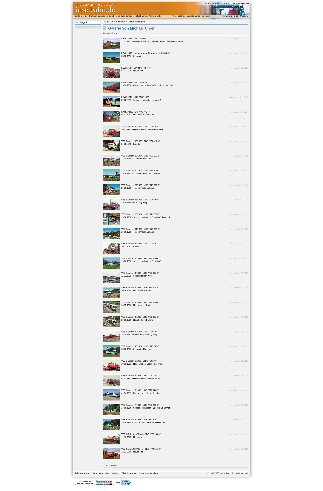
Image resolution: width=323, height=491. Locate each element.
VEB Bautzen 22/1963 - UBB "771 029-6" (140, 185)
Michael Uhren (137, 21)
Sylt (159, 16)
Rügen (236, 16)
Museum (206, 16)
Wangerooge (127, 16)
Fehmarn (227, 16)
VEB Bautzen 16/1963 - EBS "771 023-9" (140, 141)
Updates (226, 3)
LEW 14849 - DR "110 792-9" (134, 82)
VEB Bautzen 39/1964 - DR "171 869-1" (140, 244)
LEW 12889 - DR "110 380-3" (134, 38)
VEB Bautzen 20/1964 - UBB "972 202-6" (140, 170)
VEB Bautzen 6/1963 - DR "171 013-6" (139, 361)
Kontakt (133, 473)
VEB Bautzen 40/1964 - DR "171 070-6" (140, 332)
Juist (85, 16)
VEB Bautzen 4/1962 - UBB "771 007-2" (140, 258)
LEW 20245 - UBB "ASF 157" (135, 97)
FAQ (124, 473)
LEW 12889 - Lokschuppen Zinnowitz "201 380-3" (145, 53)
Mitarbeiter (119, 21)
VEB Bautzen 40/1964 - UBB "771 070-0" (140, 346)
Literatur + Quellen (148, 473)
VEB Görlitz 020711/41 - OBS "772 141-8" (141, 449)
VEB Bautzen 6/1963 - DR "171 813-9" (139, 376)
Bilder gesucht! (82, 473)
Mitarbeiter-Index (241, 3)
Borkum (78, 16)
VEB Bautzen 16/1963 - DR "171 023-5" (140, 126)
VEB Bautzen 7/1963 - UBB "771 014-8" (140, 390)
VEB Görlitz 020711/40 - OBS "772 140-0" (141, 434)
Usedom (244, 16)
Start (206, 3)
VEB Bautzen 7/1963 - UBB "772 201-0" (140, 405)
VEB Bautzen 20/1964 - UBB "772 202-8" (140, 156)
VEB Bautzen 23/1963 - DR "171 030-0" (140, 200)
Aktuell (215, 3)
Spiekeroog (114, 16)
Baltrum (93, 16)
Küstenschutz (179, 16)
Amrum (152, 16)
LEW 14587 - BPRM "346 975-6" (136, 68)
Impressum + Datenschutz (106, 473)
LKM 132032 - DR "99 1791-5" (135, 112)
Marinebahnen (194, 16)
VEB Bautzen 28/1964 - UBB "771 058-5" (140, 214)
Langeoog (103, 16)
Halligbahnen (141, 16)
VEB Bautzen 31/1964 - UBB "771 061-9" (140, 229)
